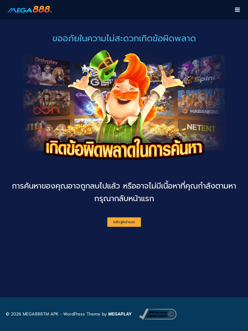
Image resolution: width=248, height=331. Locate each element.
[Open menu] (237, 9)
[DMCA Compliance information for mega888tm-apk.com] (158, 314)
